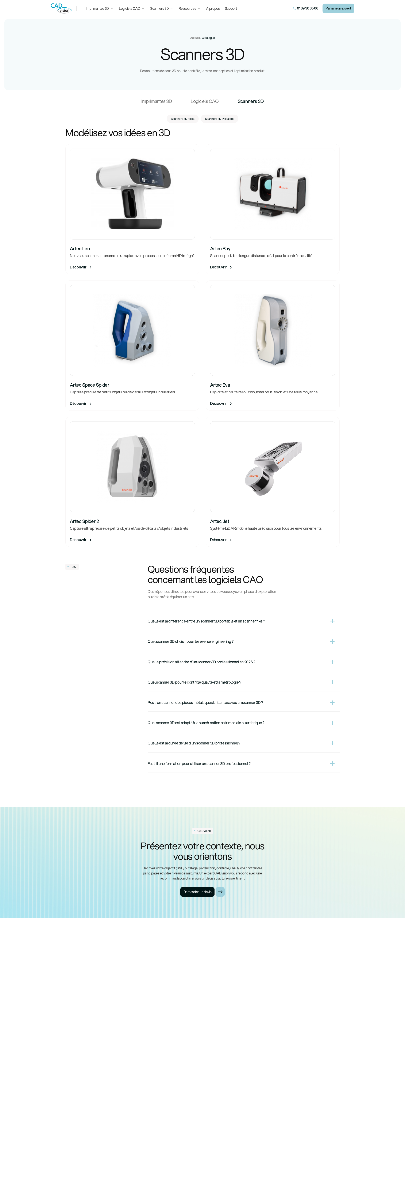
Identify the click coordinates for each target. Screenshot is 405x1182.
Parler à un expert (338, 8)
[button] (100, 8)
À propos (213, 8)
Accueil (195, 38)
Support (231, 8)
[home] (61, 8)
